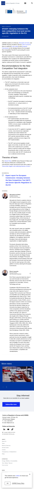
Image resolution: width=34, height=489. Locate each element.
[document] (17, 244)
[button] (29, 474)
